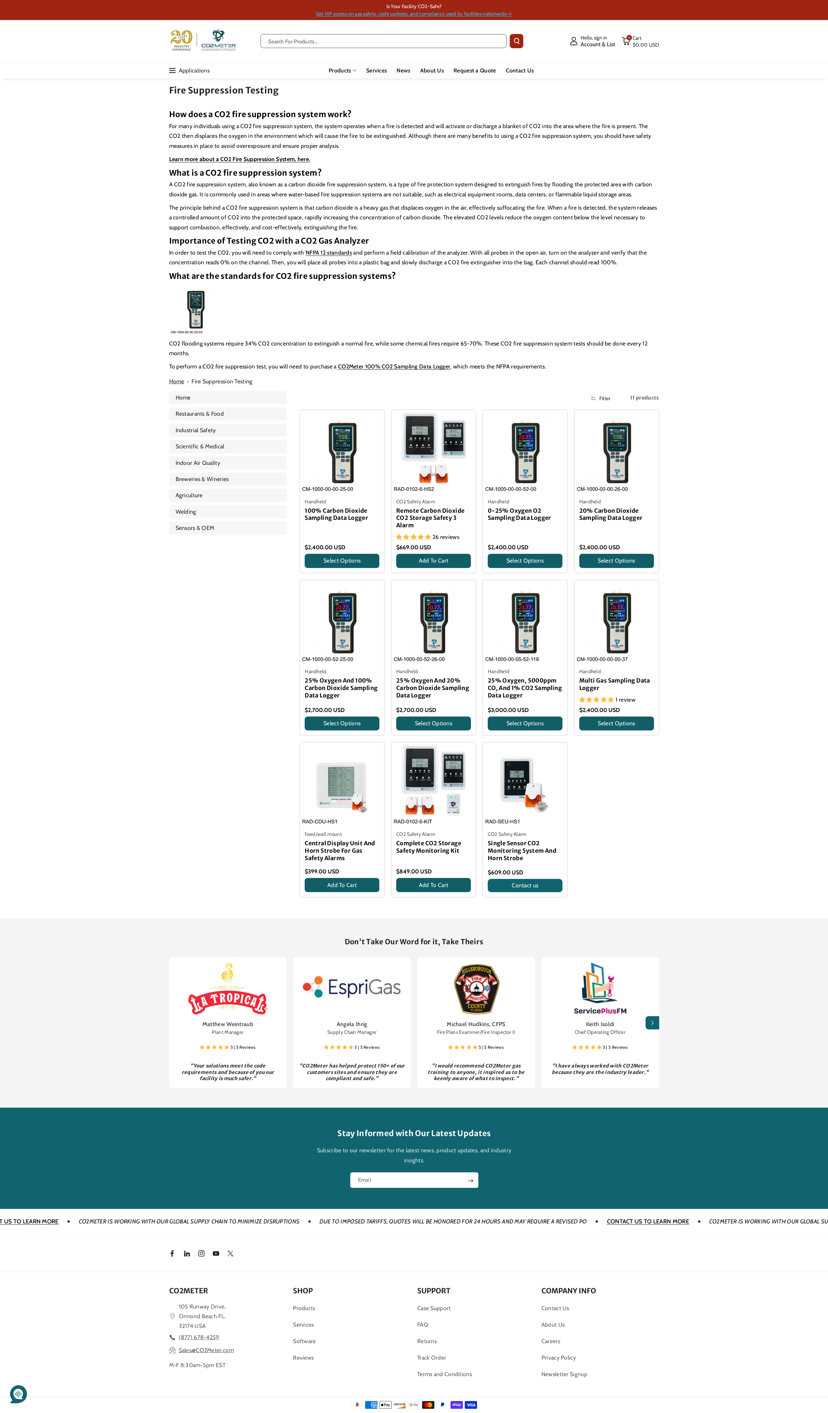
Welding (186, 511)
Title (310, 569)
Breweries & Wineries (202, 479)
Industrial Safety (196, 430)
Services (303, 1324)
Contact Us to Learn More (574, 1221)
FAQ (422, 1324)
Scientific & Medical (200, 446)
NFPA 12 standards (329, 252)
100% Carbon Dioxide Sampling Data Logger (336, 514)
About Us (553, 1324)
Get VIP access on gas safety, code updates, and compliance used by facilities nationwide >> (414, 14)
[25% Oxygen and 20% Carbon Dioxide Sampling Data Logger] (433, 622)
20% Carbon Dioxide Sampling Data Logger (611, 514)
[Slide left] (176, 1023)
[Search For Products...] (516, 41)
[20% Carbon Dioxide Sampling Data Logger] (616, 452)
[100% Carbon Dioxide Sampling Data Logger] (342, 452)
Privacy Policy (558, 1357)
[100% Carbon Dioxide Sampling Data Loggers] (195, 309)
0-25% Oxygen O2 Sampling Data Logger (519, 514)
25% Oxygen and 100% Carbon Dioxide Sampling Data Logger (341, 688)
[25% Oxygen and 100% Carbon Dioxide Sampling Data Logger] (342, 622)
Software (304, 1341)
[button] (640, 41)
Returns (427, 1341)
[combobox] (384, 41)
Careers (550, 1341)
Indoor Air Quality (198, 462)
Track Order (431, 1357)
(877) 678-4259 (199, 1337)
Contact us (525, 885)
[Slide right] (652, 1023)
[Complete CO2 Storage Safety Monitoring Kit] (433, 784)
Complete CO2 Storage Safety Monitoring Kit (428, 847)
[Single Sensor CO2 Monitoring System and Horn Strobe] (525, 784)
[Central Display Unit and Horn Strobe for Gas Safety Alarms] (342, 784)
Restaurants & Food (200, 413)
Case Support (434, 1308)
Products (340, 70)
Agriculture (189, 495)
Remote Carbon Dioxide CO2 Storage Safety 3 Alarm (430, 518)
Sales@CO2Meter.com (206, 1350)
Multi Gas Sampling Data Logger (614, 684)
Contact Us (555, 1308)
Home (176, 381)
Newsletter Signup (564, 1374)
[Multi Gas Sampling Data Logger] (616, 622)
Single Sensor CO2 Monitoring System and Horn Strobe (522, 851)
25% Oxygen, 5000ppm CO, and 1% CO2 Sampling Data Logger (525, 688)
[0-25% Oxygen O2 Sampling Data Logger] (525, 452)
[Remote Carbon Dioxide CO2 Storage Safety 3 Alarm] (433, 452)
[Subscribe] (470, 1180)
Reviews (303, 1357)
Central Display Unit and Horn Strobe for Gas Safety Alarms (340, 851)
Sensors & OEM (195, 527)
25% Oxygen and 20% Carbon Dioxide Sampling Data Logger (432, 688)
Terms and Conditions (444, 1374)
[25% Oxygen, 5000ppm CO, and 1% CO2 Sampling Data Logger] (525, 622)
